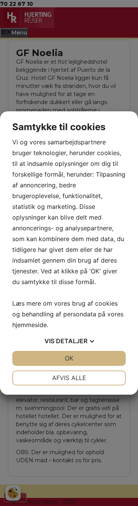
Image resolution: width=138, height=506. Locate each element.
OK (69, 358)
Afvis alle (69, 378)
